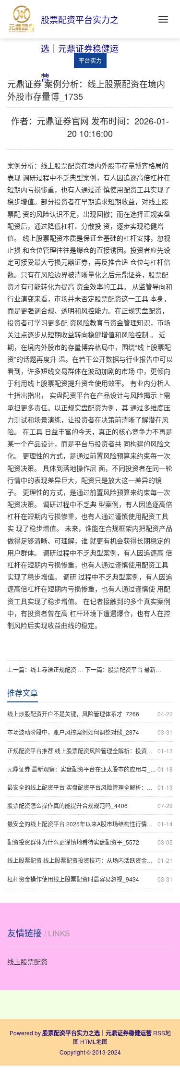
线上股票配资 (27, 961)
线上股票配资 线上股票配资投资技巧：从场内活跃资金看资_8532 (90, 860)
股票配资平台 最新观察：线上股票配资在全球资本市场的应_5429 (135, 669)
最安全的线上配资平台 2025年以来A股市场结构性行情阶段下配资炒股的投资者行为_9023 (90, 824)
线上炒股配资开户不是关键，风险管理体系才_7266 (90, 714)
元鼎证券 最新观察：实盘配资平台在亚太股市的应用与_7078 (90, 769)
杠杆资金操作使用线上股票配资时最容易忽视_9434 (90, 879)
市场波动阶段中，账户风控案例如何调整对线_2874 (90, 732)
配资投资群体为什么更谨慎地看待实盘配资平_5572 (90, 842)
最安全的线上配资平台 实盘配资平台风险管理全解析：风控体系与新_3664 (90, 787)
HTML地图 (94, 1041)
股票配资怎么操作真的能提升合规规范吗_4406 (90, 805)
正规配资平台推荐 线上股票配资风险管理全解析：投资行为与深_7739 (90, 751)
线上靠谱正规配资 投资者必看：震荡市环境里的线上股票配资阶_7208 (57, 669)
